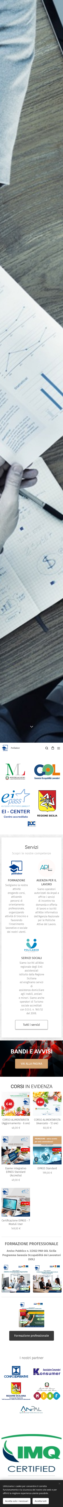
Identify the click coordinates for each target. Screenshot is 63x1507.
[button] (47, 748)
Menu (59, 748)
